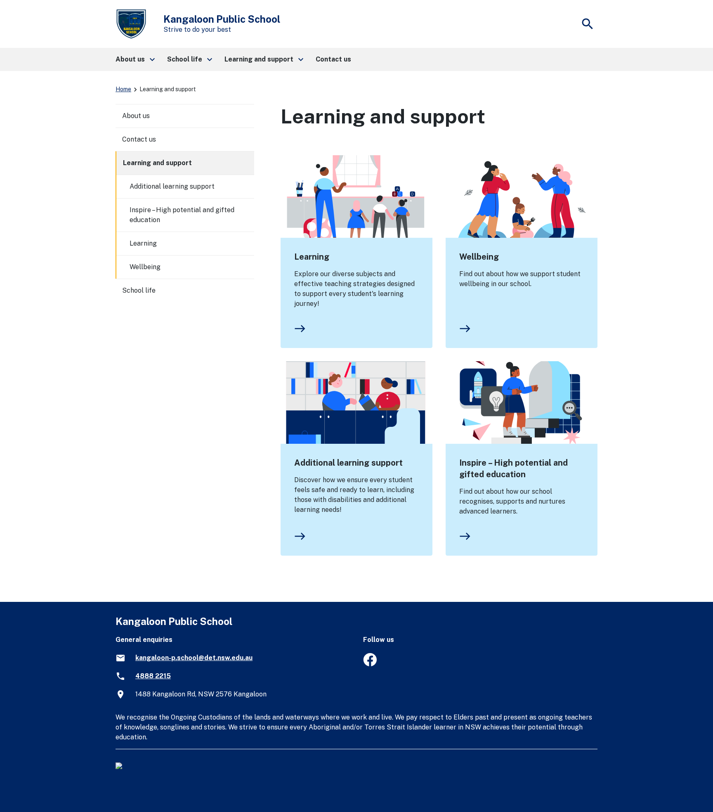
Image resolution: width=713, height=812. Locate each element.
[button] (135, 59)
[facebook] (370, 664)
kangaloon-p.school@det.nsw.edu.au (194, 658)
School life (139, 290)
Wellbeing (479, 257)
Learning (311, 257)
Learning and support (157, 163)
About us (136, 116)
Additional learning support (348, 463)
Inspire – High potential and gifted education (513, 468)
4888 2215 (153, 676)
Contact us (139, 139)
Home (123, 89)
